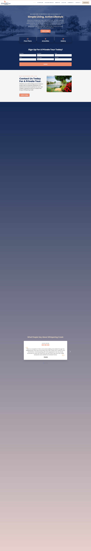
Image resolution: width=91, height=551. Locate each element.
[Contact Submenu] (81, 2)
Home (34, 2)
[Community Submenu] (74, 2)
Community (70, 2)
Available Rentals (49, 2)
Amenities (57, 2)
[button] (70, 351)
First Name (21, 53)
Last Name (39, 53)
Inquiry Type (39, 57)
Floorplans (40, 2)
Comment (57, 57)
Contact (78, 2)
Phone (20, 57)
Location (63, 2)
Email (56, 53)
